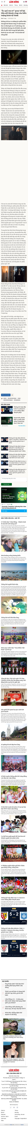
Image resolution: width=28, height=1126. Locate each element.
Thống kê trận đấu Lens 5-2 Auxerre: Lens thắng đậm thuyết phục (20, 409)
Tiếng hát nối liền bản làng (10, 617)
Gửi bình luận (6, 484)
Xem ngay (4, 510)
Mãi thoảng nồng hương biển (11, 555)
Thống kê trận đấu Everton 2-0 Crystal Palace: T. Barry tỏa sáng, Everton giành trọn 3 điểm (18, 463)
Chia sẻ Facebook (6, 394)
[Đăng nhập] (23, 2)
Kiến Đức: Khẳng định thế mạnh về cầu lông (13, 1013)
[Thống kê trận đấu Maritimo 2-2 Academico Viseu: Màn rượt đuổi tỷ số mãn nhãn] (4, 456)
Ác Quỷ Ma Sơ (17, 400)
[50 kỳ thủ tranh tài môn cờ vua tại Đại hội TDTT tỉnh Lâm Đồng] (14, 823)
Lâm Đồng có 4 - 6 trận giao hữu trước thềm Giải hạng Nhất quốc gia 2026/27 (15, 1001)
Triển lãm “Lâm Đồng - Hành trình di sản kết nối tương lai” (13, 523)
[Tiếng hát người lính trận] (14, 605)
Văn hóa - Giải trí (4, 1116)
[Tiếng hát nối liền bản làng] (14, 635)
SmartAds (5, 425)
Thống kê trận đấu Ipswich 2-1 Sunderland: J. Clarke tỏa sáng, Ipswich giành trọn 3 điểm (18, 472)
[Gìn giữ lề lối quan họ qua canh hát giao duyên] (14, 732)
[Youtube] (14, 1107)
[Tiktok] (10, 1107)
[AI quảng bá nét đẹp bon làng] (14, 763)
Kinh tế (20, 5)
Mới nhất (6, 5)
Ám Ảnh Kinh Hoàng (12, 398)
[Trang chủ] (2, 5)
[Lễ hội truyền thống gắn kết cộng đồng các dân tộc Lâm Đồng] (14, 794)
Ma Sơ (5, 398)
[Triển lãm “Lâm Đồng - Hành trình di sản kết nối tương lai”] (14, 543)
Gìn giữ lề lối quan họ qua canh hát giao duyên (12, 710)
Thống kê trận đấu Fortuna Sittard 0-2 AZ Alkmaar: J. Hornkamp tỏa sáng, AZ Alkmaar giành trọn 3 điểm (17, 448)
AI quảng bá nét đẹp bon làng (10, 744)
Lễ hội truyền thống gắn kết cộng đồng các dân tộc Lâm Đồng (14, 777)
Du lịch (16, 1116)
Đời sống (17, 1112)
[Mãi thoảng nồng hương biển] (14, 571)
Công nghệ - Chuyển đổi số (21, 1118)
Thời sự (16, 5)
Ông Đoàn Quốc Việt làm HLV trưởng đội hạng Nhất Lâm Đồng (14, 985)
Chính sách (3, 1118)
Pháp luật (3, 1114)
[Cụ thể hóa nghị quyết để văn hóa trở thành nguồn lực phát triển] (14, 853)
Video (2, 1120)
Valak (19, 398)
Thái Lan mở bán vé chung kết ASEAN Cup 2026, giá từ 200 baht (15, 993)
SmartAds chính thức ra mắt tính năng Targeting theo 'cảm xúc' (19, 420)
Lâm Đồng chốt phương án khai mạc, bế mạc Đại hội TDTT (15, 1007)
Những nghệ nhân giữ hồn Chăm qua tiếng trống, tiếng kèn (12, 866)
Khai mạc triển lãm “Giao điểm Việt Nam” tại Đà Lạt (13, 648)
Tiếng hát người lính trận (9, 584)
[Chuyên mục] (2, 2)
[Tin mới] (4, 2)
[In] (12, 395)
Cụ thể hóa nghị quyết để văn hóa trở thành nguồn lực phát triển (13, 837)
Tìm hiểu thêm (21, 425)
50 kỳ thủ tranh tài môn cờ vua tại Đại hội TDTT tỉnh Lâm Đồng (13, 808)
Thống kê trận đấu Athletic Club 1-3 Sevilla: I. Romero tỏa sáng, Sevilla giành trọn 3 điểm (18, 440)
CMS (12, 1124)
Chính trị (11, 5)
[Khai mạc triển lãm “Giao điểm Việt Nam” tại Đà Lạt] (14, 666)
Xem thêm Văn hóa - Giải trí (10, 518)
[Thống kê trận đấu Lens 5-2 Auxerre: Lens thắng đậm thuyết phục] (7, 410)
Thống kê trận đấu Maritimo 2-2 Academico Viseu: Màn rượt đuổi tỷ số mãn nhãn (17, 456)
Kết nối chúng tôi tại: (14, 1104)
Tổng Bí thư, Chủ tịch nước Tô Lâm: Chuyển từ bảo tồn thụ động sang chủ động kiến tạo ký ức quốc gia (13, 680)
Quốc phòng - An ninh (19, 1114)
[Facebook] (17, 1107)
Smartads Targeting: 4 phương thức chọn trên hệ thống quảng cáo (14, 507)
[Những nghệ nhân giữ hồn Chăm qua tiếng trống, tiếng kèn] (14, 885)
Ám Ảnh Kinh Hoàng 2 (8, 400)
